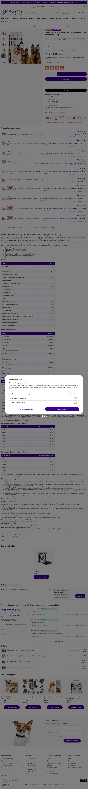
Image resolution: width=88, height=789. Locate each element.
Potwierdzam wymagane (26, 409)
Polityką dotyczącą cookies (48, 385)
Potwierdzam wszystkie (62, 409)
